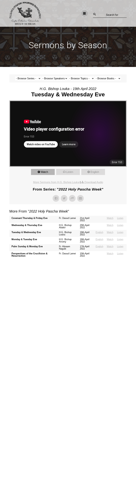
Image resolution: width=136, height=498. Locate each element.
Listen (69, 171)
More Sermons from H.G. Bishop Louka (56, 182)
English (94, 171)
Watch (44, 171)
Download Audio (93, 182)
